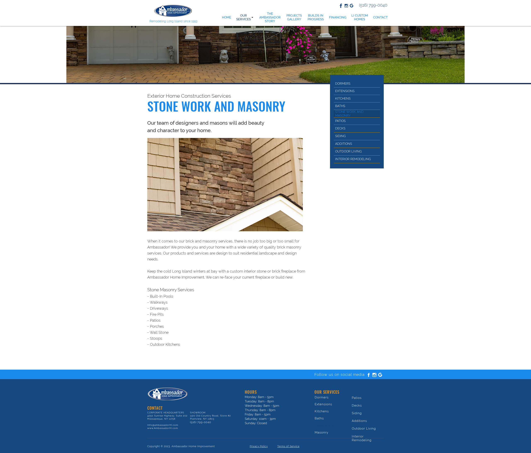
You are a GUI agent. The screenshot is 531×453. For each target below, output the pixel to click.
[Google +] (352, 6)
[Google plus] (380, 375)
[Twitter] (346, 5)
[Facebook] (340, 5)
